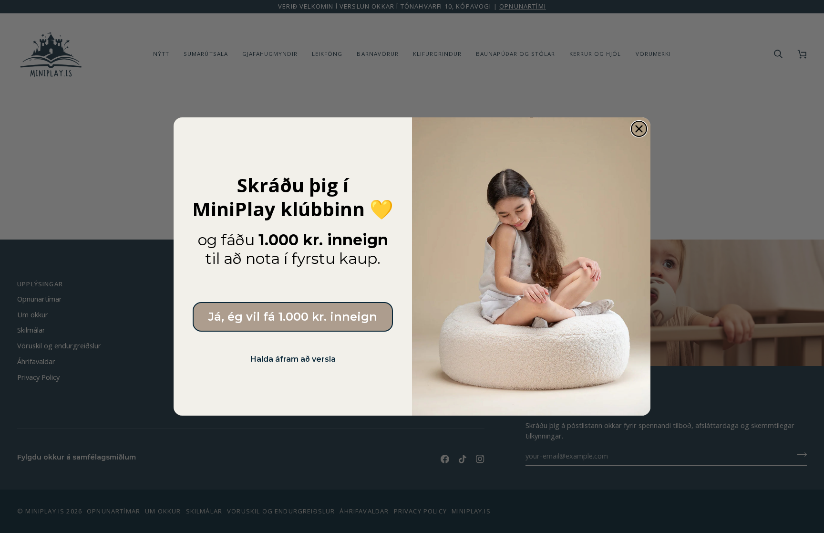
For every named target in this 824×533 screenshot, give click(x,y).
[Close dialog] (639, 128)
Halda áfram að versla (293, 359)
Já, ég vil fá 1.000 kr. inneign (292, 317)
